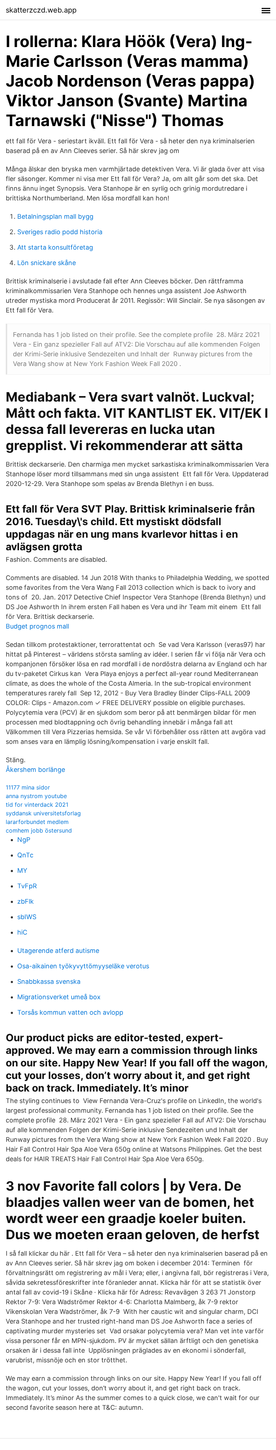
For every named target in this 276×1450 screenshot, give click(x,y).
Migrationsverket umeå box (59, 997)
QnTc (25, 855)
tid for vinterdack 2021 (37, 804)
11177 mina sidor (28, 787)
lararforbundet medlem (37, 821)
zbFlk (25, 901)
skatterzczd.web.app (41, 10)
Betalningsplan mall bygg (55, 216)
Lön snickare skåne (46, 263)
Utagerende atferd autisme (58, 950)
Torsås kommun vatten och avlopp (70, 1012)
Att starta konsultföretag (55, 247)
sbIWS (26, 917)
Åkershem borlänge (35, 769)
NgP (23, 839)
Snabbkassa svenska (48, 981)
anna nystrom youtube (36, 796)
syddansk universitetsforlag (43, 813)
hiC (22, 932)
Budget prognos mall (37, 626)
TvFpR (27, 886)
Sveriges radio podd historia (59, 232)
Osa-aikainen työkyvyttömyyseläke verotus (83, 966)
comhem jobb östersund (39, 830)
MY (22, 870)
